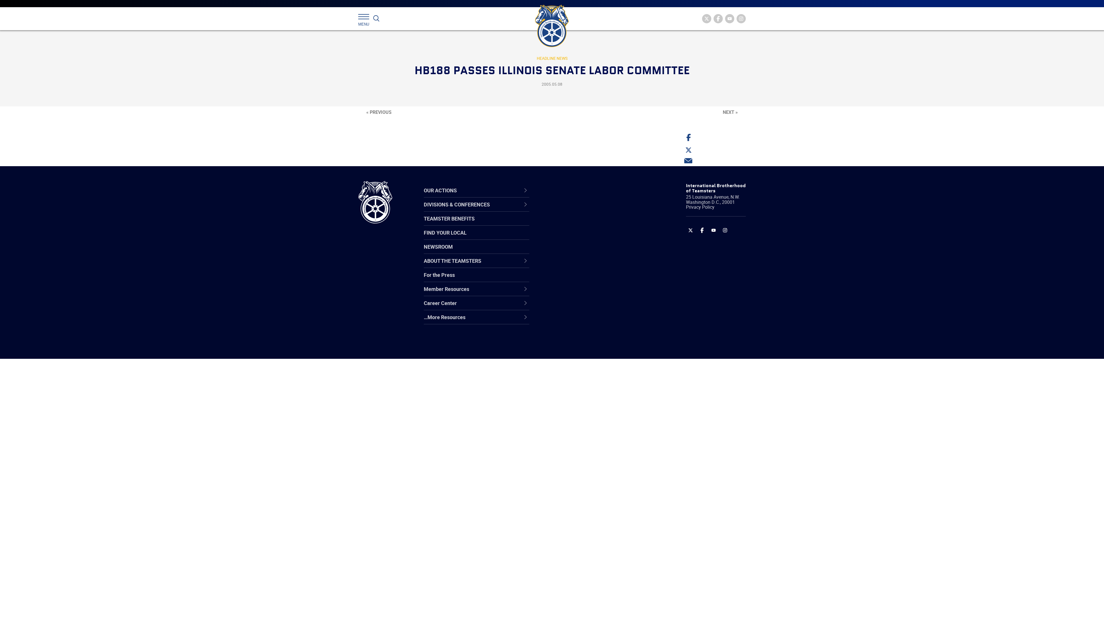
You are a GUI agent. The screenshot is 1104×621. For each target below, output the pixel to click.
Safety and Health (570, 238)
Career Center (569, 190)
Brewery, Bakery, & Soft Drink (582, 238)
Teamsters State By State (578, 210)
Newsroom (438, 246)
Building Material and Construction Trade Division (588, 251)
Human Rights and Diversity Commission (581, 334)
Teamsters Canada (571, 251)
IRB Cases (561, 279)
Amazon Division (568, 224)
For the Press (439, 274)
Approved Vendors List (575, 265)
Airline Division (566, 210)
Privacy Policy (700, 207)
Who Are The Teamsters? (578, 210)
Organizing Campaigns (575, 210)
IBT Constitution (567, 265)
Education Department (575, 224)
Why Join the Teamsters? (578, 210)
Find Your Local (445, 232)
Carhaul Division (567, 265)
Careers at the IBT (570, 224)
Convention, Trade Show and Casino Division (590, 279)
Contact (558, 210)
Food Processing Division (577, 307)
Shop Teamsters (568, 238)
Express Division (567, 293)
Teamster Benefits (449, 218)
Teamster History (569, 238)
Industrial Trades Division (578, 348)
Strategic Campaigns (573, 224)
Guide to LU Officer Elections (581, 279)
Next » (730, 112)
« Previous (379, 112)
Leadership (562, 224)
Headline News (552, 58)
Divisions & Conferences (582, 190)
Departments (564, 251)
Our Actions (565, 190)
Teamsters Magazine (573, 224)
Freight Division (566, 320)
